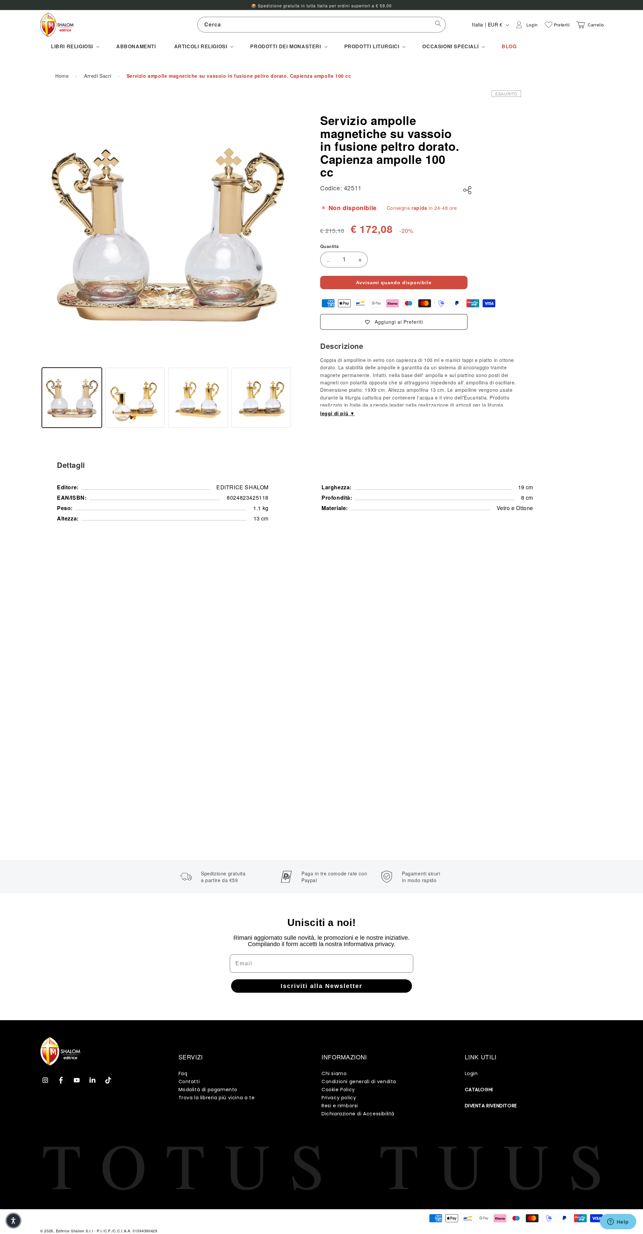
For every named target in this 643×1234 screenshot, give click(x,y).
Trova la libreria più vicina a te (216, 1097)
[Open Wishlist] (548, 24)
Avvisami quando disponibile (394, 282)
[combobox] (321, 24)
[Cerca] (438, 24)
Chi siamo (334, 1073)
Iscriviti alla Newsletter (321, 986)
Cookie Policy (338, 1089)
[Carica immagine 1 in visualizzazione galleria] (72, 398)
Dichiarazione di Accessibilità (358, 1113)
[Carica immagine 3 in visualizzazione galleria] (198, 398)
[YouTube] (77, 1080)
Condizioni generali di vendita (359, 1081)
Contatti (189, 1081)
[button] (74, 46)
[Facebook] (61, 1080)
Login (471, 1073)
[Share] (467, 190)
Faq (183, 1073)
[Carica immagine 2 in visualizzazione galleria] (135, 398)
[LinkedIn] (92, 1080)
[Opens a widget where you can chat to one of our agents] (617, 1222)
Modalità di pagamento (208, 1089)
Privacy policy (339, 1097)
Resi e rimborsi (340, 1105)
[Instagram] (45, 1080)
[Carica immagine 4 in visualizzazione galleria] (261, 398)
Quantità (329, 246)
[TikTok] (108, 1080)
